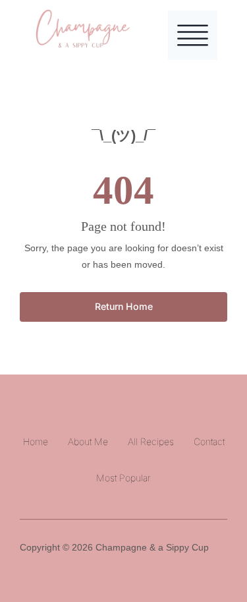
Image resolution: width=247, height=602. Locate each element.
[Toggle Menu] (192, 35)
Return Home (124, 306)
